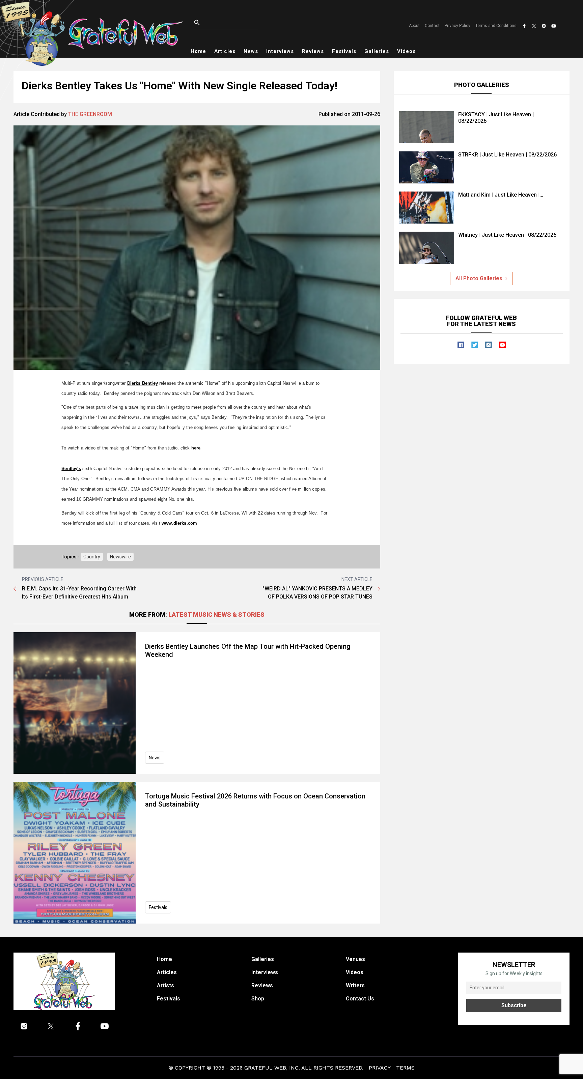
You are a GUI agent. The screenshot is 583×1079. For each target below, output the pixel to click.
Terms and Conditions (496, 25)
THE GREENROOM (90, 114)
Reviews (313, 51)
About (414, 25)
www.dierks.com (179, 523)
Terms (405, 1068)
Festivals (344, 51)
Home (198, 51)
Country (91, 556)
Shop (257, 998)
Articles (224, 51)
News (251, 51)
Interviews (280, 51)
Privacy (380, 1068)
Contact (432, 25)
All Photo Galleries (478, 278)
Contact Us (360, 998)
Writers (355, 985)
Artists (165, 985)
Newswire (120, 556)
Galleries (376, 51)
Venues (355, 959)
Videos (406, 51)
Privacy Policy (457, 25)
